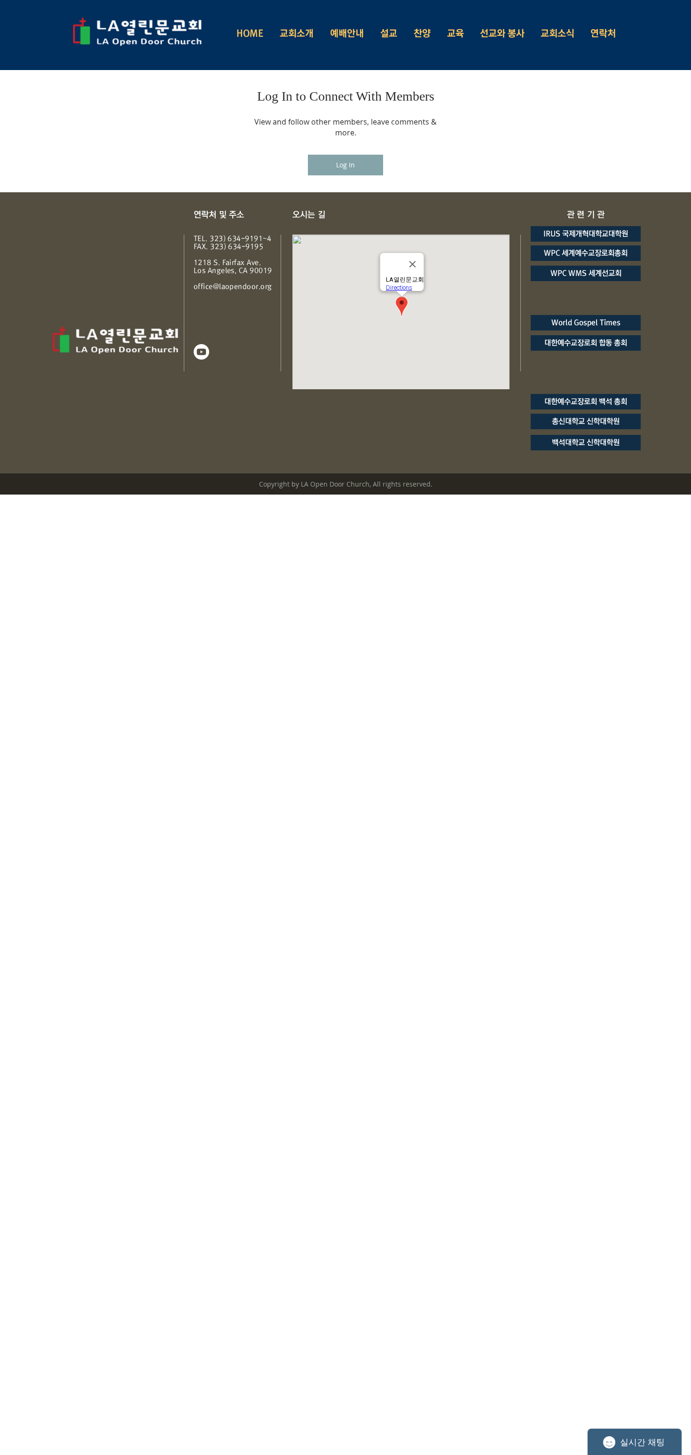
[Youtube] (201, 352)
